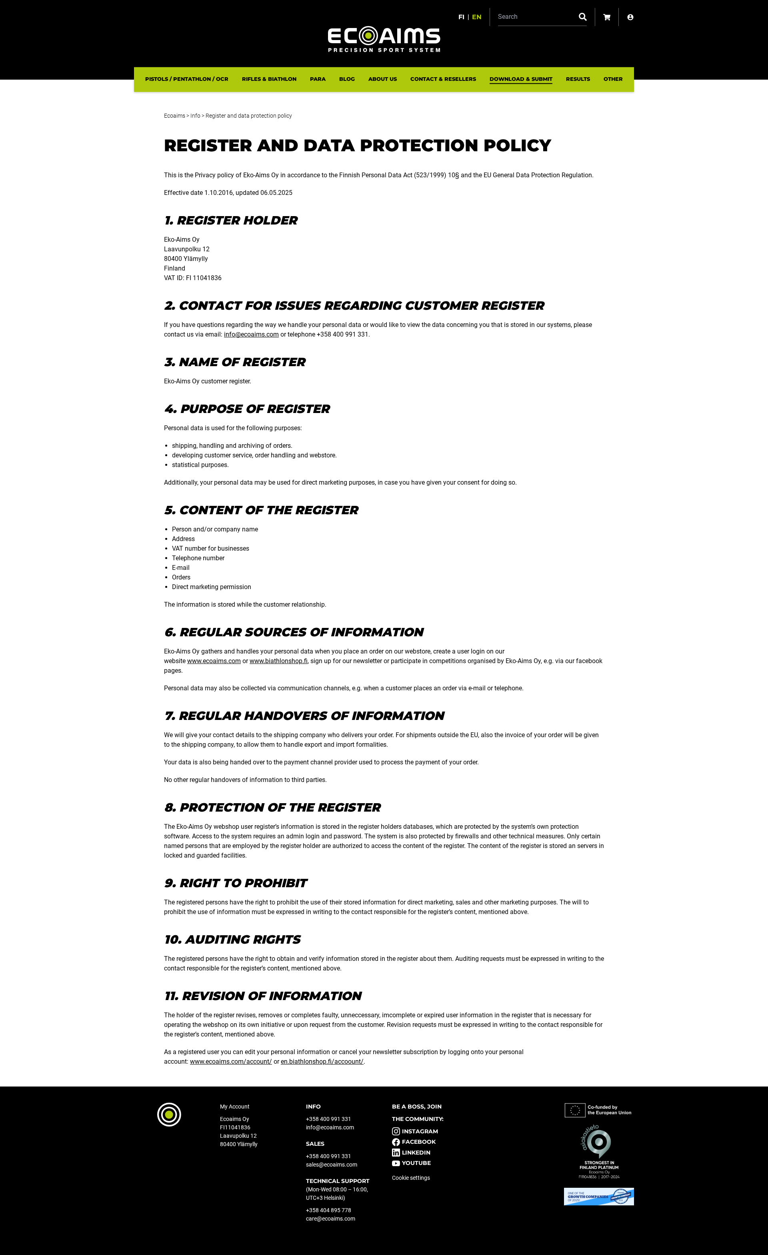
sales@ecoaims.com (331, 1164)
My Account (235, 1106)
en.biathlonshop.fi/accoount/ (322, 1061)
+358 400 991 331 (328, 1119)
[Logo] (384, 39)
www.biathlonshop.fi (279, 661)
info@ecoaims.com (251, 334)
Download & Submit (521, 79)
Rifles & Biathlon (269, 79)
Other (613, 79)
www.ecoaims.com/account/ (231, 1061)
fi (461, 17)
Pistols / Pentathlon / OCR (186, 79)
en (477, 17)
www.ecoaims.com (214, 661)
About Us (382, 79)
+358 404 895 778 (328, 1210)
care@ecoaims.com (330, 1218)
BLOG (347, 79)
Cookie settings (411, 1178)
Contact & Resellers (443, 79)
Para (318, 79)
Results (578, 79)
